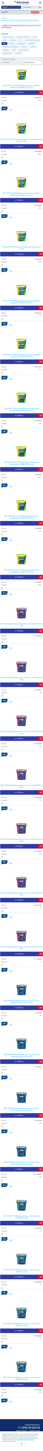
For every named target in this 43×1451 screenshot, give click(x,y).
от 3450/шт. (19, 1277)
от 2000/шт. (19, 577)
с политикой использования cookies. (28, 1438)
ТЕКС (10, 110)
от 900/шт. (19, 685)
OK (21, 1444)
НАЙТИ (40, 7)
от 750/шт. (19, 1008)
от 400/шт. (19, 1384)
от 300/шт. (19, 200)
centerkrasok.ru (6, 1434)
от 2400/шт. (19, 92)
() (29, 1427)
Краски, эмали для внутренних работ (20, 20)
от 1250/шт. (19, 308)
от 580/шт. (19, 362)
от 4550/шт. (19, 954)
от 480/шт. (19, 523)
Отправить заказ (34, 1430)
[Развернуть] (21, 54)
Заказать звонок (21, 1430)
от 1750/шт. (19, 1115)
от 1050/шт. (19, 415)
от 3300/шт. (19, 1061)
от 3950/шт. (19, 631)
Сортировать (6, 62)
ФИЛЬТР (4, 12)
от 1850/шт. (19, 1331)
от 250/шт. (19, 469)
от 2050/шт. (19, 738)
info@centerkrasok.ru (32, 1425)
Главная (4, 18)
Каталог (5, 7)
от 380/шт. (19, 1169)
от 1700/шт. (19, 146)
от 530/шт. (19, 846)
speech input (38, 7)
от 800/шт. (19, 1223)
